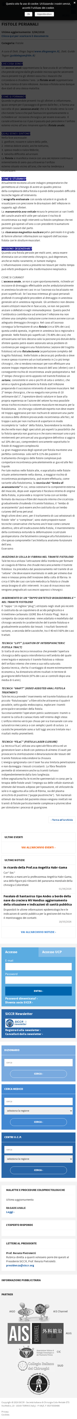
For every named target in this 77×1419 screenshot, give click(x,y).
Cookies (5, 1414)
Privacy (5, 1411)
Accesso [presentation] (11, 952)
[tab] (19, 952)
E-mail (9, 960)
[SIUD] (38, 1384)
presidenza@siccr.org (20, 1266)
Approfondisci (44, 14)
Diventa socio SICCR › (19, 1003)
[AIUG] (36, 1351)
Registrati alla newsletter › (23, 1030)
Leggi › (10, 1212)
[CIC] (35, 1365)
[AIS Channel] (35, 1333)
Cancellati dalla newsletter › (24, 1034)
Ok (28, 14)
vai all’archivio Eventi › (38, 847)
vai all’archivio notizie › (38, 932)
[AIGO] (34, 1311)
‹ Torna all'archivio (62, 820)
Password (11, 974)
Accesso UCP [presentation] (52, 952)
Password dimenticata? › (21, 999)
